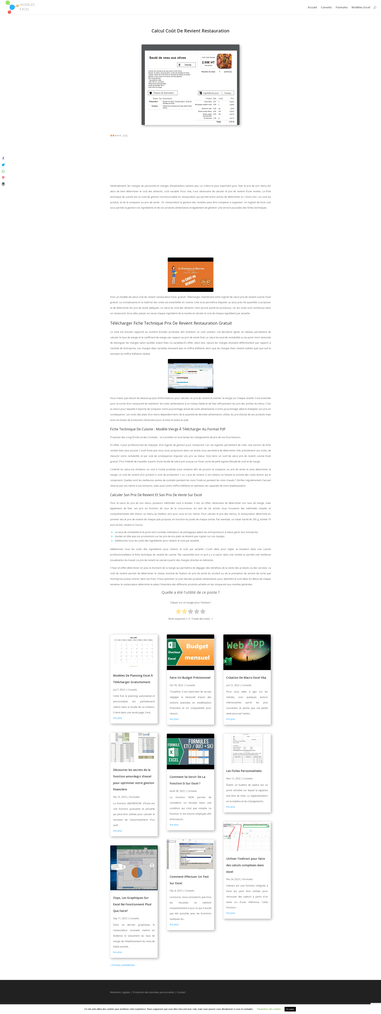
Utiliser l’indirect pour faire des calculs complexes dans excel (245, 865)
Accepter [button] (290, 1009)
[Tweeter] (3, 165)
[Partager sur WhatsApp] (3, 171)
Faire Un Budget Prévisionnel (190, 678)
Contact (181, 992)
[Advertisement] (190, 161)
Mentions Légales (120, 992)
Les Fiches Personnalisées (244, 771)
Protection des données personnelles (154, 992)
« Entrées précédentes (122, 965)
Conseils (326, 7)
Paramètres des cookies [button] (269, 1009)
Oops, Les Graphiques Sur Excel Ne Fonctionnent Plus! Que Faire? (132, 904)
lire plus (117, 718)
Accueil (312, 7)
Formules (342, 7)
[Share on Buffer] (3, 184)
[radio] (178, 612)
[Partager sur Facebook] (3, 158)
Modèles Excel (361, 7)
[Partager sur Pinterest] (3, 178)
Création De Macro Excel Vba (246, 678)
